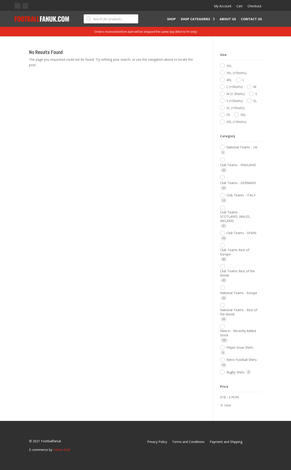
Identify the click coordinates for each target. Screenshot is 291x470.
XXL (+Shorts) (236, 122)
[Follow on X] (25, 6)
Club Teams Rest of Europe (234, 252)
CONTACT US (251, 19)
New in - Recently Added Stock (238, 333)
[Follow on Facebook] (17, 6)
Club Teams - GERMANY (238, 183)
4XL (229, 80)
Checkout (254, 6)
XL (255, 101)
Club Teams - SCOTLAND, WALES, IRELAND (235, 216)
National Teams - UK (241, 147)
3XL (229, 66)
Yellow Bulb (61, 450)
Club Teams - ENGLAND (238, 165)
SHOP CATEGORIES (195, 19)
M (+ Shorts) (235, 94)
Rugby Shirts (235, 372)
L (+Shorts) (234, 87)
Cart (239, 6)
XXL (243, 114)
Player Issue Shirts (239, 347)
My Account (222, 6)
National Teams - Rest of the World (238, 312)
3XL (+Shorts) (236, 73)
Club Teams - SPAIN (241, 233)
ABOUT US (228, 19)
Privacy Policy (157, 442)
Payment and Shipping (226, 442)
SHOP (171, 19)
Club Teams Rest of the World (237, 273)
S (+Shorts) (234, 101)
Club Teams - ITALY (241, 195)
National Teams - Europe (238, 293)
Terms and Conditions (188, 442)
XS (228, 114)
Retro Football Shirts (241, 360)
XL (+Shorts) (235, 108)
